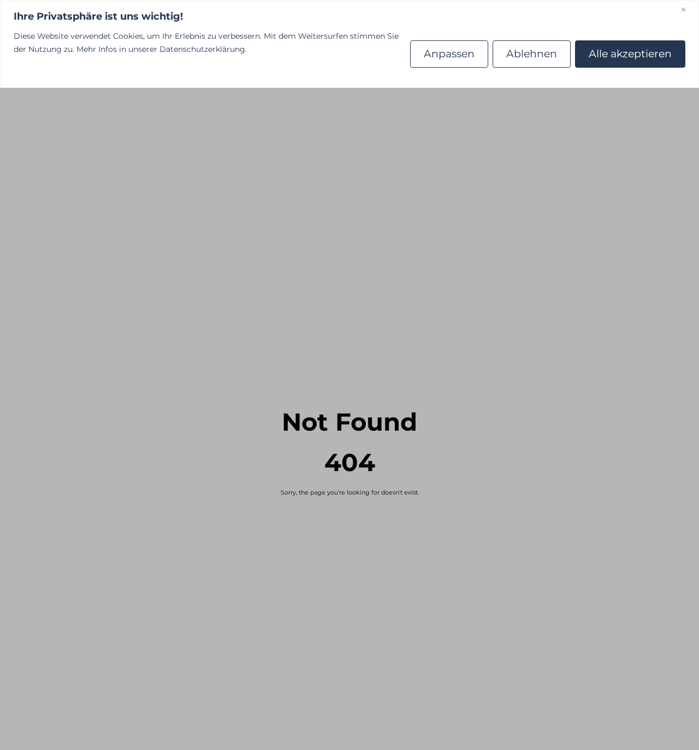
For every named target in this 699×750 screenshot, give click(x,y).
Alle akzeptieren (630, 53)
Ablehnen (531, 53)
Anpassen (449, 53)
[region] (349, 44)
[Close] (687, 9)
